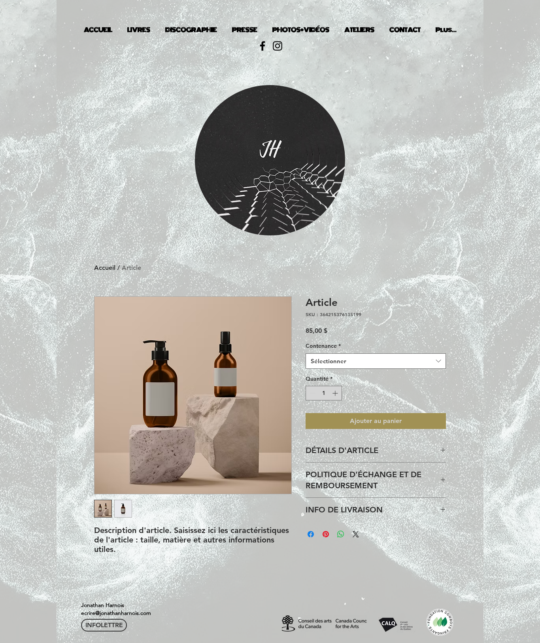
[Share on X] (356, 534)
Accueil (104, 267)
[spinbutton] (324, 393)
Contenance (323, 345)
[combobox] (376, 361)
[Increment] (336, 393)
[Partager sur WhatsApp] (341, 534)
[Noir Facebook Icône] (262, 46)
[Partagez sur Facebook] (310, 534)
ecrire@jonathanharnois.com (116, 612)
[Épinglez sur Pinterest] (325, 534)
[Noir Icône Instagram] (277, 46)
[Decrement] (312, 393)
